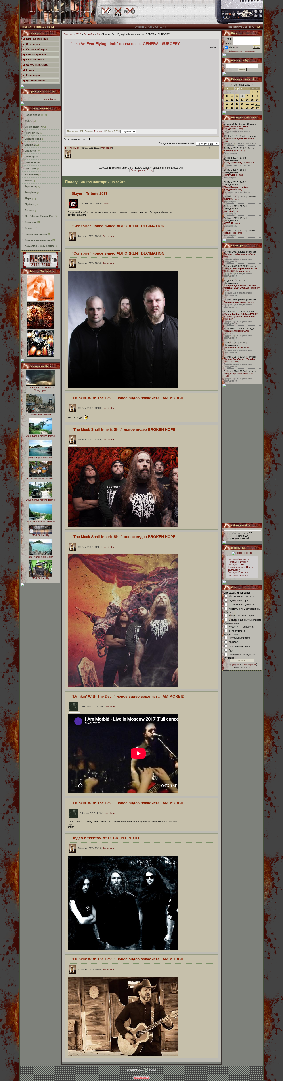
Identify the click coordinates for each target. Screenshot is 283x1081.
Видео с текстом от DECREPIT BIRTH (105, 838)
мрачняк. (229, 211)
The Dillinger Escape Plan (39, 216)
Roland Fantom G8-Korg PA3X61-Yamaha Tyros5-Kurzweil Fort (241, 315)
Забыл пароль (235, 51)
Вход (51, 27)
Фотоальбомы (35, 59)
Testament (31, 222)
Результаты (234, 664)
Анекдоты (234, 641)
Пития (227, 233)
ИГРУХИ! (228, 223)
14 (247, 99)
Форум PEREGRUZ (37, 65)
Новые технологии (36, 234)
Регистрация (39, 27)
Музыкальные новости (241, 596)
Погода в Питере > (238, 561)
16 (257, 99)
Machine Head (33, 138)
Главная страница (37, 38)
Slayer (28, 198)
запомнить (234, 47)
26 (237, 107)
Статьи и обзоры (36, 49)
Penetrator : (96, 236)
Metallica (30, 144)
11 (232, 99)
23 (98, 34)
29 (252, 107)
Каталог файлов (36, 54)
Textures (29, 210)
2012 (78, 34)
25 (232, 107)
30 (257, 107)
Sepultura (30, 186)
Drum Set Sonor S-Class (40, 478)
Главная (26, 27)
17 (227, 103)
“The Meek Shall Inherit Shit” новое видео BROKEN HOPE (123, 429)
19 (237, 103)
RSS (258, 27)
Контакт (31, 70)
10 (227, 99)
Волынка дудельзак (235, 302)
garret (251, 302)
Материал (106, 147)
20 (242, 103)
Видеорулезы (231, 150)
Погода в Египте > (238, 572)
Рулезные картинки (239, 645)
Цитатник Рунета (36, 80)
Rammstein (31, 174)
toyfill (226, 376)
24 (227, 107)
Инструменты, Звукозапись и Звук (240, 143)
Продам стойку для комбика (239, 254)
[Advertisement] (242, 455)
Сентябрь (89, 34)
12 (237, 99)
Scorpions (30, 192)
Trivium (29, 228)
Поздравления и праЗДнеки (237, 131)
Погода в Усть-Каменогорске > (236, 565)
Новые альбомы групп (241, 615)
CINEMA (228, 199)
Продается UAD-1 (233, 347)
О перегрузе (33, 44)
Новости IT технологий (241, 626)
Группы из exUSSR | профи (237, 165)
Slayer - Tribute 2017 (89, 193)
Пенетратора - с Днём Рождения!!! (236, 127)
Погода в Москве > (238, 559)
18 (232, 103)
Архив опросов (249, 664)
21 (247, 103)
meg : (95, 203)
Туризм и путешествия (38, 240)
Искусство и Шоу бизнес (39, 246)
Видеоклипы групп (239, 600)
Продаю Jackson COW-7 (237, 331)
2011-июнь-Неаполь (40, 414)
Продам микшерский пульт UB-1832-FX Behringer (241, 269)
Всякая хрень (230, 153)
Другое (232, 650)
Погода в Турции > (238, 575)
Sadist (28, 180)
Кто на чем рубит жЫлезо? (239, 138)
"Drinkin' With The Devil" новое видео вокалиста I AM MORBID (127, 398)
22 (252, 103)
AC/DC (28, 121)
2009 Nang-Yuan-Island (40, 457)
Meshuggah (31, 156)
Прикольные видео (239, 637)
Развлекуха (33, 75)
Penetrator (99, 131)
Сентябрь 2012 (242, 84)
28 (247, 107)
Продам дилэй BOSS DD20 (238, 373)
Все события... (51, 99)
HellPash (228, 319)
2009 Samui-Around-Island (40, 436)
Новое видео (32, 115)
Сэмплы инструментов (241, 604)
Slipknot (29, 204)
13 (242, 99)
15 (252, 99)
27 (242, 107)
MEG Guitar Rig (40, 535)
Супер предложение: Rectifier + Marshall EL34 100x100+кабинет (242, 286)
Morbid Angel (32, 162)
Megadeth (30, 150)
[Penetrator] (72, 151)
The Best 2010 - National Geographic (40, 389)
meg (241, 128)
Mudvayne (30, 168)
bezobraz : (98, 706)
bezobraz (249, 162)
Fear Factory (32, 132)
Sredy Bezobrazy (233, 162)
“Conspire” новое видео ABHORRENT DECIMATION (117, 226)
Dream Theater (33, 127)
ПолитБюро (230, 175)
